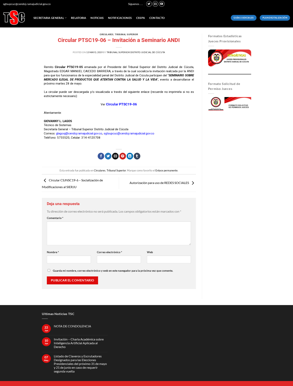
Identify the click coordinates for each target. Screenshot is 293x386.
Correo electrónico (109, 252)
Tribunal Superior (126, 34)
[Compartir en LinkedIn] (130, 156)
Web (150, 252)
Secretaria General (48, 17)
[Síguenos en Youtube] (162, 4)
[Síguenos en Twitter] (149, 4)
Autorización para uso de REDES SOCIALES (160, 183)
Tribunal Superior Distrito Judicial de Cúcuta (136, 52)
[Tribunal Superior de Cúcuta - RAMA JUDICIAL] (14, 17)
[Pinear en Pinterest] (122, 156)
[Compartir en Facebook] (101, 156)
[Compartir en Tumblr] (137, 156)
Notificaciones (120, 17)
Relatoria (78, 17)
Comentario (55, 218)
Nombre (53, 252)
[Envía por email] (115, 156)
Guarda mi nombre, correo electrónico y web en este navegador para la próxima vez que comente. (113, 270)
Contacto (157, 17)
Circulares (107, 34)
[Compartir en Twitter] (108, 156)
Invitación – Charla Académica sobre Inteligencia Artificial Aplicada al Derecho (79, 343)
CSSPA (140, 17)
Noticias (97, 17)
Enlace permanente (166, 170)
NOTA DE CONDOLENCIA (72, 326)
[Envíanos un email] (155, 4)
